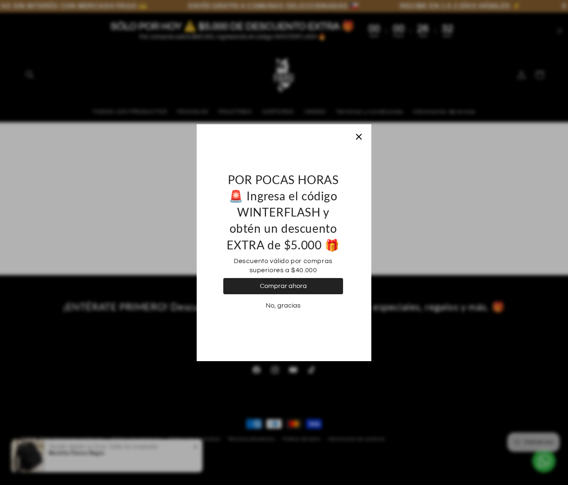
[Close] (359, 137)
